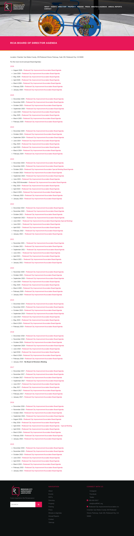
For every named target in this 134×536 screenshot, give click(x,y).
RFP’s (50, 497)
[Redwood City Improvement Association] (22, 7)
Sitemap (51, 522)
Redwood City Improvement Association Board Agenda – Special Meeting (47, 426)
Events (54, 7)
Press (87, 7)
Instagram (92, 491)
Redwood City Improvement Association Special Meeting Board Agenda (48, 169)
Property (72, 7)
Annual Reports (115, 7)
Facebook (92, 494)
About (47, 7)
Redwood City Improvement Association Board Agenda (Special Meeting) (47, 221)
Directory (62, 7)
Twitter (91, 497)
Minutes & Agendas (99, 7)
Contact (47, 9)
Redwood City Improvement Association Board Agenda (42, 70)
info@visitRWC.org (96, 503)
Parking (80, 7)
